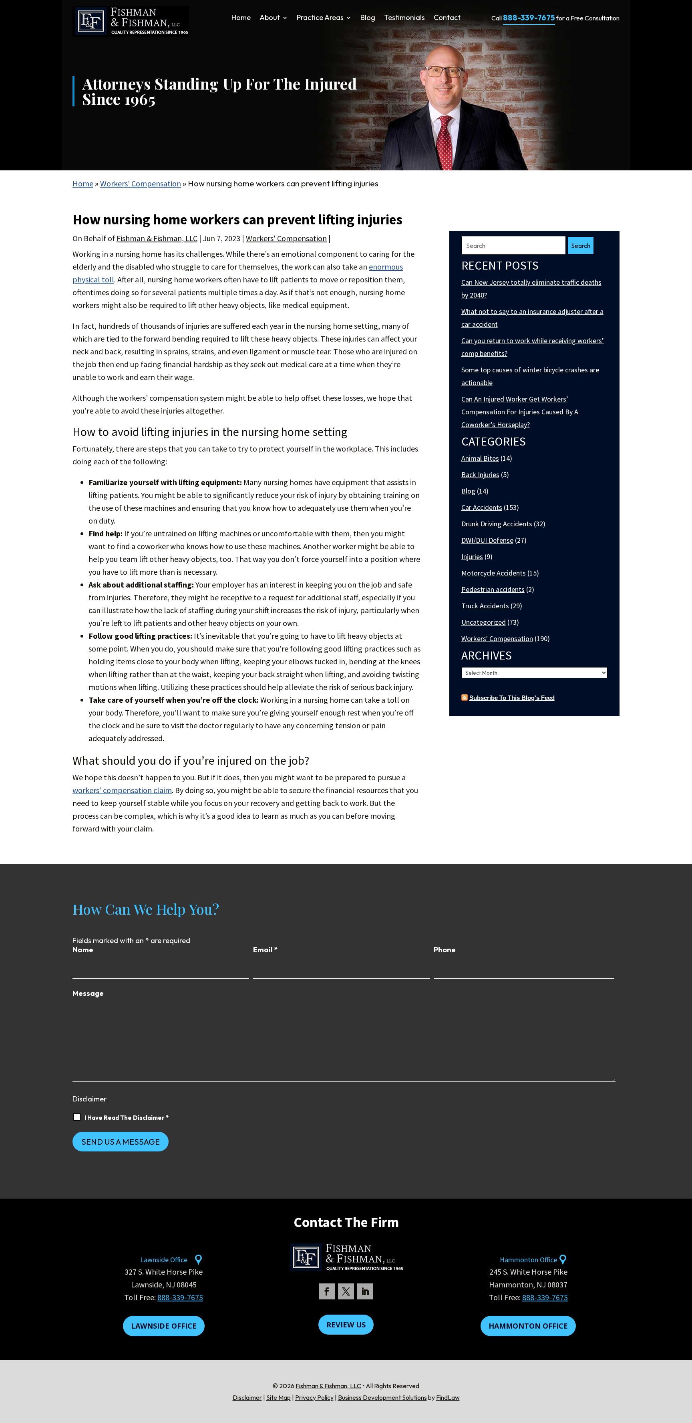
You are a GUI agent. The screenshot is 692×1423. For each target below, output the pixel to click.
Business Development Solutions (382, 1397)
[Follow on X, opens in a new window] (346, 1291)
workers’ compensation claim (122, 790)
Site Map (278, 1397)
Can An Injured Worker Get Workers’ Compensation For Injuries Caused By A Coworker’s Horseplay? (519, 411)
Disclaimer (89, 1098)
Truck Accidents (485, 605)
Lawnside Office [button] (164, 1326)
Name (82, 949)
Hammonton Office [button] (528, 1326)
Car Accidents (481, 507)
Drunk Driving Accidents (496, 523)
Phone (445, 949)
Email (265, 949)
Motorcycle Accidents (493, 573)
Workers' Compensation (286, 238)
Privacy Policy (314, 1397)
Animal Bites (480, 458)
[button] (684, 1365)
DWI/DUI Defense (487, 540)
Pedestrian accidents (493, 589)
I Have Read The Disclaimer (126, 1117)
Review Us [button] (346, 1324)
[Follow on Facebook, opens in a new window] (327, 1291)
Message (88, 993)
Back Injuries (480, 474)
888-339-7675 (529, 17)
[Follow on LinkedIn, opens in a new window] (365, 1291)
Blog (367, 18)
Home (241, 18)
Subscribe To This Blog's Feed (512, 697)
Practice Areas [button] (320, 18)
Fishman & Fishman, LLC (157, 238)
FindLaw (448, 1397)
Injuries (472, 556)
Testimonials (404, 18)
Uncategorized (483, 622)
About (270, 18)
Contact (447, 18)
